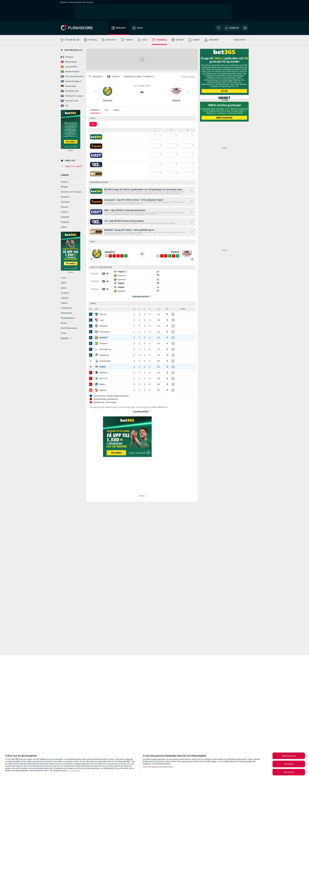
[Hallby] (96, 384)
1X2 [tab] (93, 124)
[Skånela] (96, 390)
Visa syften (288, 772)
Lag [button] (96, 309)
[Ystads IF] (96, 343)
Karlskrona (104, 355)
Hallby (102, 384)
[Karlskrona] (96, 355)
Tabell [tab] (116, 110)
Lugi (101, 320)
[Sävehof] (96, 337)
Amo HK (103, 378)
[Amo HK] (96, 378)
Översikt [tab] (95, 110)
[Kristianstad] (96, 361)
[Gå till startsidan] (79, 27)
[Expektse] (96, 146)
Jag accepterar (289, 756)
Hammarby (104, 331)
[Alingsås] (96, 326)
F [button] (149, 309)
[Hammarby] (96, 331)
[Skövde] (96, 314)
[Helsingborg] (96, 349)
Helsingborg (105, 349)
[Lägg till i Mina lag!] (95, 91)
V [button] (139, 309)
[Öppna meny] (245, 28)
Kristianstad (105, 361)
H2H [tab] (106, 110)
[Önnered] (96, 372)
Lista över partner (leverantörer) (158, 767)
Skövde (102, 314)
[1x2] (96, 164)
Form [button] (182, 309)
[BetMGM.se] (96, 173)
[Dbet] (96, 155)
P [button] (167, 309)
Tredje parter (74, 770)
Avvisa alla (288, 764)
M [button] (134, 309)
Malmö (176, 100)
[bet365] (96, 136)
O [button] (144, 309)
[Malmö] (96, 366)
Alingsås (103, 326)
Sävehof (107, 100)
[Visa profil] (107, 91)
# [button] (90, 309)
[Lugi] (96, 320)
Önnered (103, 372)
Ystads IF (103, 343)
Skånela (103, 390)
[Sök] (218, 28)
